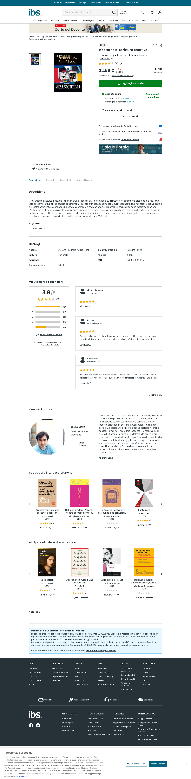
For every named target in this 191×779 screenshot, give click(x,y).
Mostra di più (155, 394)
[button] (114, 12)
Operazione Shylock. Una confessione (79, 581)
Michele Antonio (95, 290)
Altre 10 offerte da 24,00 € (122, 75)
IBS (109, 75)
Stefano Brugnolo (110, 55)
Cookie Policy (22, 776)
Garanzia (92, 730)
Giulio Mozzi (134, 55)
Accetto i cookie (158, 763)
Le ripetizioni (47, 580)
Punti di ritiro (70, 3)
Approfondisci (106, 457)
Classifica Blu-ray (105, 676)
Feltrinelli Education (146, 735)
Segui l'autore (81, 444)
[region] (95, 763)
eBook (31, 684)
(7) (64, 306)
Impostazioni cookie (136, 763)
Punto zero (144, 510)
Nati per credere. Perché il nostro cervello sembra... (79, 511)
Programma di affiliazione (124, 722)
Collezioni (56, 680)
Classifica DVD (104, 672)
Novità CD (79, 668)
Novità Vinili (79, 680)
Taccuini (147, 668)
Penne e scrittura (150, 676)
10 (116, 63)
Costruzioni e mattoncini (126, 669)
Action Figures (127, 689)
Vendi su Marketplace (122, 726)
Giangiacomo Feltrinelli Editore (148, 723)
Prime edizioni (57, 668)
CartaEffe (58, 3)
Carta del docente (112, 3)
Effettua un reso (94, 726)
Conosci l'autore (84, 180)
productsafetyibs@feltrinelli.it (101, 650)
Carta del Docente (129, 126)
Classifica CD (80, 672)
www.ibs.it (58, 639)
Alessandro (92, 358)
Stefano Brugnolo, (67, 250)
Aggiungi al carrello (132, 83)
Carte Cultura (96, 3)
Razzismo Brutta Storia (148, 739)
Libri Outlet (33, 676)
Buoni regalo (82, 3)
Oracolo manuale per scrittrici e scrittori (47, 511)
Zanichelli (105, 58)
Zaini (145, 680)
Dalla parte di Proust (112, 580)
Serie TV (101, 680)
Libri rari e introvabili (60, 672)
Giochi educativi (128, 675)
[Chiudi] (186, 763)
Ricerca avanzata (124, 12)
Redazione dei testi (37, 229)
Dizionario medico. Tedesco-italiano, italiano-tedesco (144, 581)
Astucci (146, 684)
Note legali (35, 612)
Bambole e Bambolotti (125, 684)
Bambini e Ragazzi (106, 684)
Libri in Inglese (35, 680)
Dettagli (50, 180)
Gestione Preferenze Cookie (99, 734)
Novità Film (102, 668)
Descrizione (35, 180)
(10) (58, 299)
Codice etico (118, 734)
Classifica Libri (35, 672)
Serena (90, 320)
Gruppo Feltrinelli (145, 719)
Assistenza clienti (131, 3)
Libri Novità (33, 668)
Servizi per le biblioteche (123, 719)
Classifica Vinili (81, 684)
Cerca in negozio (130, 116)
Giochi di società (128, 679)
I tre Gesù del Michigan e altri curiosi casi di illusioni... (112, 511)
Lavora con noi (119, 730)
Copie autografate (60, 676)
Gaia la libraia (68, 730)
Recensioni (65, 180)
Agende (146, 672)
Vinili (77, 676)
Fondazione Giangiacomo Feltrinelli (149, 730)
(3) (64, 327)
